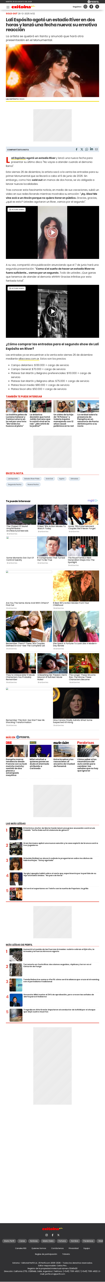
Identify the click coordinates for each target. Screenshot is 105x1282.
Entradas (74, 479)
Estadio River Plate (31, 479)
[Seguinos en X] (97, 7)
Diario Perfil (9, 1241)
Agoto (61, 479)
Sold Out (49, 479)
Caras (22, 1241)
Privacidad (73, 1248)
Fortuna (62, 1241)
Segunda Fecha (14, 484)
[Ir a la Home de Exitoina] (23, 7)
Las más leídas (16, 823)
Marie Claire (48, 1241)
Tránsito (66, 1254)
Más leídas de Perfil (19, 945)
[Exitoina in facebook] (91, 7)
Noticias (34, 1241)
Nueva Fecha (33, 484)
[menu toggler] (7, 6)
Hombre (74, 1241)
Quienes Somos (39, 1248)
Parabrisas (88, 1241)
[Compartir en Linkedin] (91, 149)
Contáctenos (57, 1248)
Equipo (87, 1248)
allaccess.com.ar (28, 358)
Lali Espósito (18, 158)
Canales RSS (20, 1248)
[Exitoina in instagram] (85, 7)
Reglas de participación (46, 1254)
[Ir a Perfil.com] (93, 2)
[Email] (96, 150)
